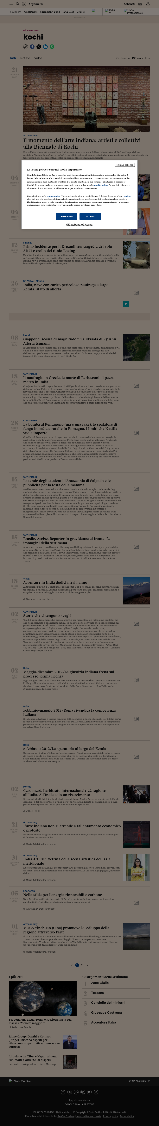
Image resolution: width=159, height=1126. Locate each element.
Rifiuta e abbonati (125, 165)
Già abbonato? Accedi (79, 224)
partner (127, 196)
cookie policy (101, 185)
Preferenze (67, 216)
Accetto (90, 216)
